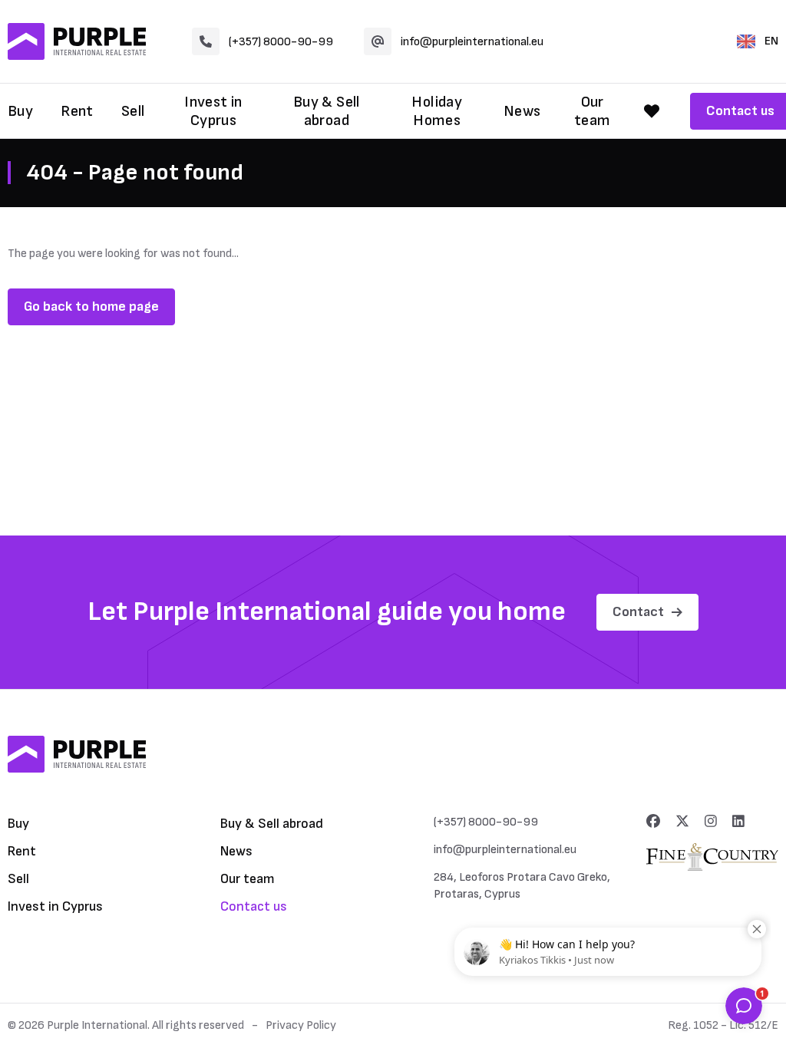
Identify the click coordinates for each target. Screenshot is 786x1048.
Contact (638, 612)
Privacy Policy (301, 1025)
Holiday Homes (436, 111)
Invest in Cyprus (213, 111)
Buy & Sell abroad (326, 111)
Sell (133, 111)
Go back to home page (91, 306)
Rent (77, 111)
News (522, 111)
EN (771, 41)
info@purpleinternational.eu (472, 42)
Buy (20, 111)
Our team (592, 111)
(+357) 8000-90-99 (281, 42)
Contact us (253, 906)
